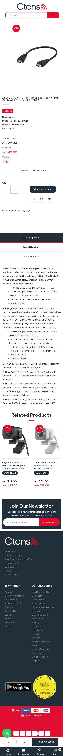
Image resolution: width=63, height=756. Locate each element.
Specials (9, 618)
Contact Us (10, 611)
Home (8, 754)
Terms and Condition (15, 603)
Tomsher (27, 723)
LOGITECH (10, 473)
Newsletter (10, 622)
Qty (4, 183)
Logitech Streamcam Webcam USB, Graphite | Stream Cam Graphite (14, 465)
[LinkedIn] (35, 733)
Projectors (37, 626)
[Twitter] (22, 733)
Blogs (8, 626)
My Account (39, 754)
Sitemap (9, 607)
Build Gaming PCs (40, 592)
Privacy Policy (11, 599)
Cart (57, 752)
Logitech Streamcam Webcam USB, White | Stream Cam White (44, 465)
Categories (23, 754)
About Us (9, 592)
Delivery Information (14, 596)
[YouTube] (41, 733)
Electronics (37, 630)
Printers (35, 634)
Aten (11, 117)
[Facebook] (16, 733)
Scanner (36, 637)
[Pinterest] (28, 733)
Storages (36, 653)
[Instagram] (47, 733)
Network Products (40, 649)
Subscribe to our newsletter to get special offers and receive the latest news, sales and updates (31, 514)
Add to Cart (45, 189)
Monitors (36, 611)
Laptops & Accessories (43, 607)
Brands (8, 615)
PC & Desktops (39, 603)
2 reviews (23, 170)
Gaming (35, 622)
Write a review (39, 170)
